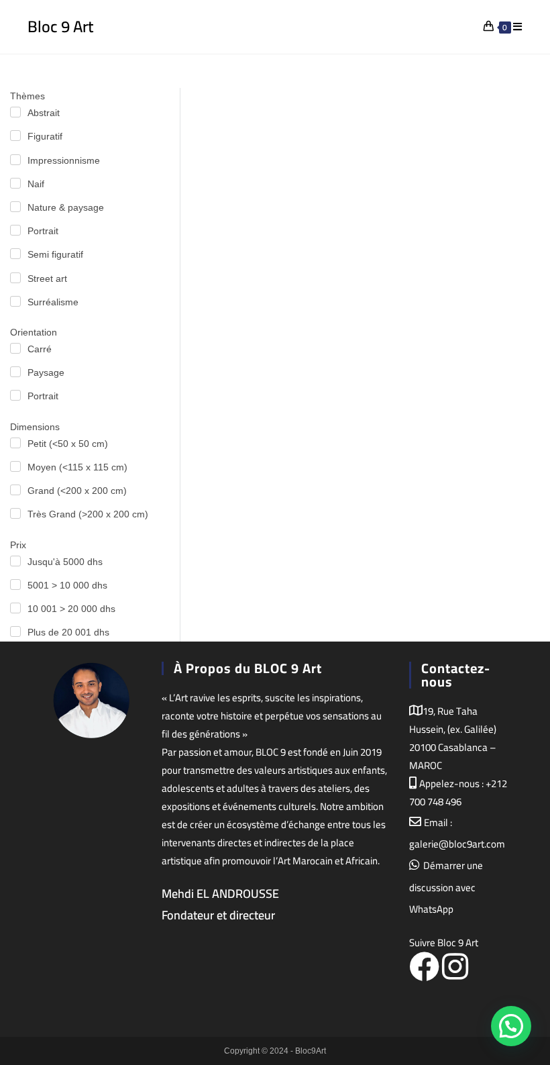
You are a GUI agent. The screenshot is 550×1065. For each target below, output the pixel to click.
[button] (511, 1026)
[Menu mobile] (517, 26)
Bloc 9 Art (60, 26)
